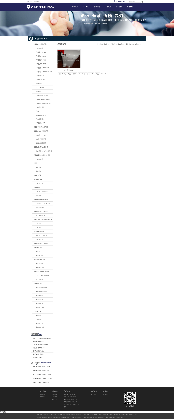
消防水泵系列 (38, 247)
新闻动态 (55, 391)
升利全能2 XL (40, 83)
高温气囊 (38, 319)
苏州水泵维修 (46, 366)
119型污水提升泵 (41, 139)
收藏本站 (29, 1)
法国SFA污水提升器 (40, 44)
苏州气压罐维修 (37, 366)
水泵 (35, 163)
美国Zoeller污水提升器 (41, 131)
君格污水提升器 (47, 374)
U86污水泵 (39, 227)
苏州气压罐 (46, 370)
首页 (107, 44)
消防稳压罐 (39, 299)
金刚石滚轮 (61, 414)
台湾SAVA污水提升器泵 (41, 271)
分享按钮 (3, 412)
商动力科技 (133, 414)
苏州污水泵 (46, 382)
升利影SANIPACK (41, 64)
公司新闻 (54, 394)
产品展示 (113, 44)
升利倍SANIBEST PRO (43, 99)
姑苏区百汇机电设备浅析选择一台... (42, 338)
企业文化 (42, 397)
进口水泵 (38, 171)
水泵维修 (38, 195)
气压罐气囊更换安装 (42, 191)
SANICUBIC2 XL (41, 115)
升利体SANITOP (41, 52)
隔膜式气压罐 (38, 283)
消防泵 (38, 251)
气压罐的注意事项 (37, 357)
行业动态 (54, 397)
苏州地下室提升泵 (47, 378)
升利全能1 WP (40, 76)
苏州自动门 (79, 414)
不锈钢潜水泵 (40, 267)
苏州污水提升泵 (37, 382)
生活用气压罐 (40, 307)
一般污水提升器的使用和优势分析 (42, 344)
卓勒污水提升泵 (37, 374)
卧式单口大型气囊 (41, 235)
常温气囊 (38, 315)
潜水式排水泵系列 (39, 259)
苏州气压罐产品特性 (38, 354)
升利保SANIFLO (41, 79)
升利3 (37, 111)
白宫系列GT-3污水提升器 (44, 151)
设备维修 (37, 187)
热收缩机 (87, 414)
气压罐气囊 (39, 183)
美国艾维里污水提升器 (41, 147)
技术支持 (54, 399)
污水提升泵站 (40, 119)
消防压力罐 (39, 255)
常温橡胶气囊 (38, 179)
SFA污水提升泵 (37, 378)
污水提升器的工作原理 (39, 348)
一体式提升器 (40, 107)
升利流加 (38, 91)
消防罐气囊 (39, 323)
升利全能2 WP (40, 123)
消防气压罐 (37, 175)
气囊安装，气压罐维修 (43, 203)
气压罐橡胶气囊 (39, 231)
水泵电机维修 (40, 207)
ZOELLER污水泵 (41, 143)
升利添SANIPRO (41, 56)
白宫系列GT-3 (40, 215)
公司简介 (42, 394)
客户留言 (94, 391)
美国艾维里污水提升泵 (41, 211)
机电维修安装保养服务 (41, 199)
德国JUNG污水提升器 (41, 127)
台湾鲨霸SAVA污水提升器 (42, 155)
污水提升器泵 (40, 87)
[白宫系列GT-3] (69, 67)
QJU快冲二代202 (41, 135)
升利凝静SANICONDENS (44, 72)
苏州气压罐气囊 (37, 370)
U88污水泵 (39, 223)
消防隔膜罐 (39, 303)
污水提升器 (39, 48)
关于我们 (43, 391)
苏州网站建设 (125, 414)
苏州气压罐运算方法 (38, 351)
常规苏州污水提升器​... (39, 341)
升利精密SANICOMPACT (44, 103)
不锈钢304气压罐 (41, 291)
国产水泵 (38, 167)
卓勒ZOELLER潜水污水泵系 (43, 219)
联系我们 (37, 1)
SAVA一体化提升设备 (42, 275)
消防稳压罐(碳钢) (41, 287)
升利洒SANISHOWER (43, 95)
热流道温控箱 (70, 414)
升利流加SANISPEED (42, 68)
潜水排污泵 (39, 263)
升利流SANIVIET (41, 60)
